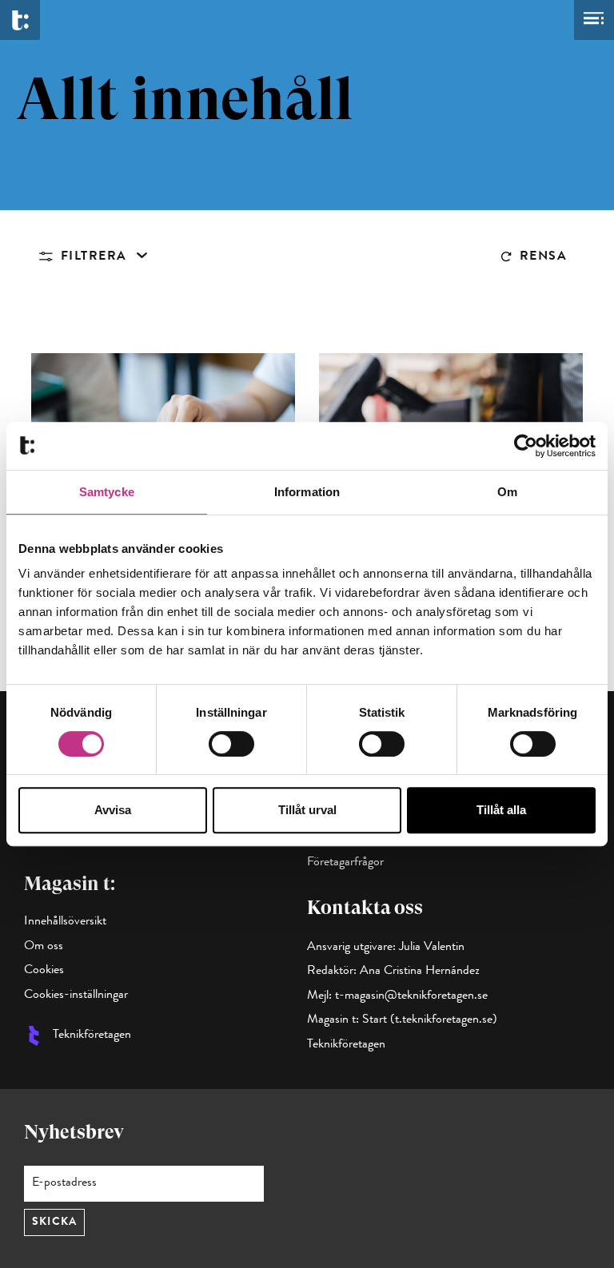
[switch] (231, 744)
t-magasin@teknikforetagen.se (411, 996)
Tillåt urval (307, 810)
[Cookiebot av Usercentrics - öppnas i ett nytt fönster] (526, 446)
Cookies (44, 970)
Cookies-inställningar (76, 995)
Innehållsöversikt (65, 922)
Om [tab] (507, 492)
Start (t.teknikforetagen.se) (429, 1020)
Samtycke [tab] (106, 492)
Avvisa (112, 810)
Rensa (543, 257)
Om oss (43, 946)
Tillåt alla (501, 810)
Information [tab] (307, 492)
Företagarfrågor (345, 863)
